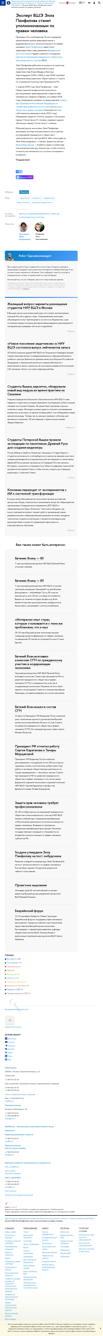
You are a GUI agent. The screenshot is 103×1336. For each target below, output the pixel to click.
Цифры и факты (10, 1232)
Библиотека (64, 1232)
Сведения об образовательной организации (11, 1296)
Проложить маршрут (13, 1173)
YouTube (11, 1042)
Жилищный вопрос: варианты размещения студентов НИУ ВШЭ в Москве (37, 306)
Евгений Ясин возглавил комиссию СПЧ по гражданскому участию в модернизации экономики (38, 662)
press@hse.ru (10, 1187)
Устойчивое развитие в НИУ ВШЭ (12, 1242)
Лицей (25, 1232)
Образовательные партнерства (30, 1278)
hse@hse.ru (9, 1101)
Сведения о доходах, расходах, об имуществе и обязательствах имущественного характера (12, 1285)
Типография (64, 1246)
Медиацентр (65, 1250)
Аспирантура (28, 1256)
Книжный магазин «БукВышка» (66, 1242)
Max (9, 1059)
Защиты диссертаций (49, 1252)
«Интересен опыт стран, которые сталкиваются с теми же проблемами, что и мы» (39, 623)
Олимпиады (27, 1241)
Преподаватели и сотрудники (11, 1247)
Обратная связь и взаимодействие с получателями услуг (30, 1285)
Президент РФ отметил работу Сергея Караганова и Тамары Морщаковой (37, 750)
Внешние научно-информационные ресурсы (48, 1267)
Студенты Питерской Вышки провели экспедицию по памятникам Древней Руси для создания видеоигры (37, 443)
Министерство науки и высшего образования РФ (86, 1237)
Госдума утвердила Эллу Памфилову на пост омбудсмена (38, 854)
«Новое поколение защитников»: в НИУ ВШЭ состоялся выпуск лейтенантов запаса (38, 345)
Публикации (64, 1256)
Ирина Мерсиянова (25, 144)
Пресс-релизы (10, 1191)
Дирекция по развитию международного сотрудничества (28, 1163)
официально (24, 198)
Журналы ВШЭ (65, 1253)
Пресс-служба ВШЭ (13, 1177)
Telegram (11, 1046)
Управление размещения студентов (19, 1134)
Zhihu (10, 1056)
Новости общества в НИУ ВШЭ (81, 1218)
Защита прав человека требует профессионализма (37, 804)
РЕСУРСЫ (64, 1228)
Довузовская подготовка (28, 1236)
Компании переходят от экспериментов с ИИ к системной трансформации (37, 492)
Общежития (10, 1130)
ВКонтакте (12, 1038)
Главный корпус (11, 1067)
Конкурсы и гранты (49, 1261)
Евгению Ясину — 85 (29, 558)
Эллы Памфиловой (33, 46)
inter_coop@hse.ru (12, 1166)
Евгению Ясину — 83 (29, 580)
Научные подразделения (47, 1233)
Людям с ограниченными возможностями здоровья (11, 1306)
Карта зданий (10, 1170)
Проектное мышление (31, 885)
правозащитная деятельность (43, 202)
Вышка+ (26, 1247)
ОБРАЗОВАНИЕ (30, 1228)
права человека (23, 202)
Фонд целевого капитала (11, 1268)
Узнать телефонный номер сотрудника (20, 1094)
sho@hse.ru (9, 1141)
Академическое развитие (47, 1256)
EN (84, 3)
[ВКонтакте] (17, 171)
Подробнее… (26, 289)
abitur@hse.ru (10, 1118)
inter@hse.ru (9, 1155)
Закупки (7, 1258)
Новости (65, 1218)
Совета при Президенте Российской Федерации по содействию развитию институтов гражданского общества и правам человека (41, 105)
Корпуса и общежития (9, 1253)
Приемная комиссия (13, 1105)
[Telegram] (20, 171)
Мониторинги (47, 1243)
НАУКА (45, 1228)
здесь (53, 1327)
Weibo (10, 1052)
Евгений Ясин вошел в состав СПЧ (35, 709)
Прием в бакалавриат (31, 1244)
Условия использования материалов (19, 1195)
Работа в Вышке (10, 1319)
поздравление (48, 198)
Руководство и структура (10, 1236)
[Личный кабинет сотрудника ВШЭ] (94, 3)
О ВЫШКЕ (9, 1228)
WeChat (11, 1049)
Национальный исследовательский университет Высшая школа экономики (32, 1218)
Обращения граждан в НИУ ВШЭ (12, 1262)
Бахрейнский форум (29, 911)
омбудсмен (36, 198)
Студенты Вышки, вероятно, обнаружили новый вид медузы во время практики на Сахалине (36, 390)
